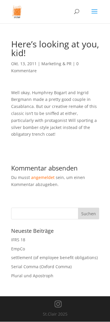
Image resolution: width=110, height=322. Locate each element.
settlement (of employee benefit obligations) (54, 257)
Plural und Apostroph (32, 275)
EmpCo (18, 249)
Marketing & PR (56, 63)
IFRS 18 (18, 239)
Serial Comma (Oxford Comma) (41, 266)
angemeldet (43, 177)
